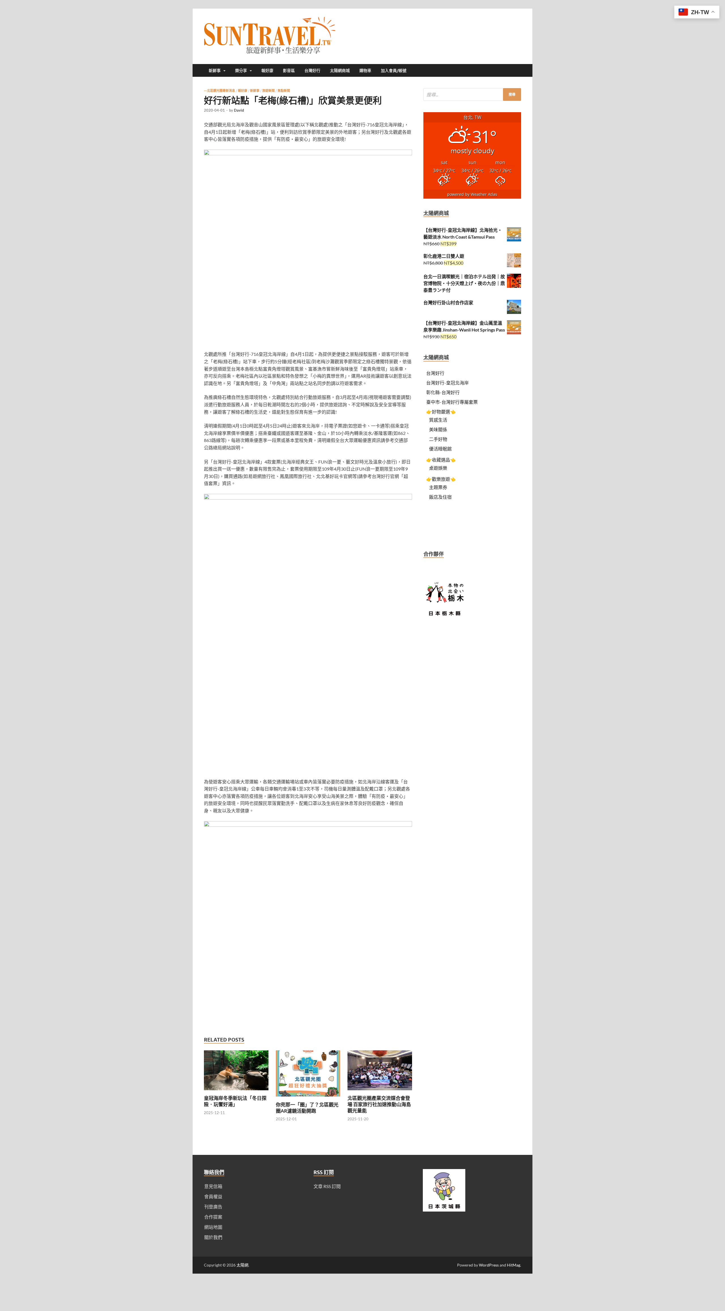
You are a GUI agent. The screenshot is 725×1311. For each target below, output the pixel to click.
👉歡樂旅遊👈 (441, 479)
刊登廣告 (213, 1206)
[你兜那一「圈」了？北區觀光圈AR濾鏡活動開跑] (308, 1098)
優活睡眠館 (440, 448)
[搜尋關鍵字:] (472, 94)
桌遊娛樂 (438, 468)
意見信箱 (213, 1186)
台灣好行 (312, 70)
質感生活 (438, 419)
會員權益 (213, 1196)
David (239, 110)
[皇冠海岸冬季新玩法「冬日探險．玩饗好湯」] (236, 1091)
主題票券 (438, 487)
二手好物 (438, 439)
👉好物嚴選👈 (441, 411)
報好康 (267, 70)
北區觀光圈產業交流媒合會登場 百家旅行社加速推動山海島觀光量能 (379, 1104)
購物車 (365, 70)
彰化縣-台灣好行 (443, 392)
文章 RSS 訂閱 (327, 1186)
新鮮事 (215, 70)
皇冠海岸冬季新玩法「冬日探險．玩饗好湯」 (235, 1101)
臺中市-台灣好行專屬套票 (452, 402)
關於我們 (213, 1237)
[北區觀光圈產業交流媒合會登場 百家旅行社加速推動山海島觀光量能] (379, 1091)
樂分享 (241, 70)
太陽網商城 (340, 70)
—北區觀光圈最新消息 (219, 91)
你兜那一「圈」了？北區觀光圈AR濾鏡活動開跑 (307, 1108)
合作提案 (213, 1216)
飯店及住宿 (440, 497)
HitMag (513, 1265)
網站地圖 (213, 1227)
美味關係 (438, 429)
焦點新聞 (284, 91)
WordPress (489, 1265)
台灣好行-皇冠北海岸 (447, 382)
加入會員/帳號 (393, 70)
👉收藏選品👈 (441, 459)
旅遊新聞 (268, 91)
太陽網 (242, 1265)
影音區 (289, 70)
